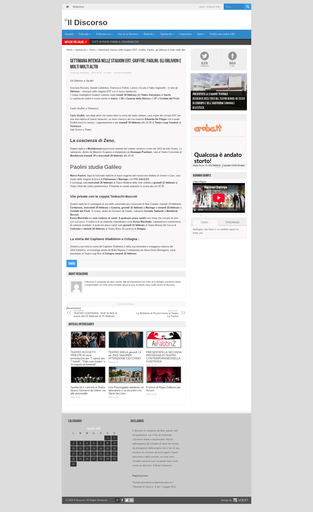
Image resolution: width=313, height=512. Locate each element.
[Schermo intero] (206, 215)
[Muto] (201, 215)
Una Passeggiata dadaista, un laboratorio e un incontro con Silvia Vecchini (126, 390)
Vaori (240, 500)
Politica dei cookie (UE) (222, 34)
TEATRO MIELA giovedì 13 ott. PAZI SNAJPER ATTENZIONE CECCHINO (124, 355)
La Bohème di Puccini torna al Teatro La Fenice (157, 314)
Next (249, 92)
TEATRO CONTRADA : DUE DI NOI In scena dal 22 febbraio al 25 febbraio (95, 314)
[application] (219, 198)
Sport (201, 34)
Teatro (92, 49)
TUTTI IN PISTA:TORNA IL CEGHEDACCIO (115, 42)
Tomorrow (232, 222)
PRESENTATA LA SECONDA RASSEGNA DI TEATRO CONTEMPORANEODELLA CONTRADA (163, 357)
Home (67, 7)
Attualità (69, 34)
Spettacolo (167, 34)
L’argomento (185, 34)
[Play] (195, 210)
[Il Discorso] (86, 22)
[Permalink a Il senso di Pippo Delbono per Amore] (164, 382)
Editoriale (85, 34)
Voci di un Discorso (128, 34)
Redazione (78, 6)
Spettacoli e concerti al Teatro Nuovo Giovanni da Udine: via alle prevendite (88, 390)
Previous (188, 92)
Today (204, 222)
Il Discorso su (104, 34)
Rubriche (149, 34)
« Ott (72, 468)
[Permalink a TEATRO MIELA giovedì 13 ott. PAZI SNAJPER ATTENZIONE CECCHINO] (126, 347)
